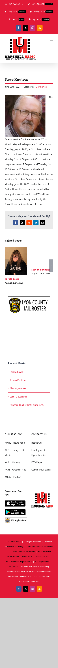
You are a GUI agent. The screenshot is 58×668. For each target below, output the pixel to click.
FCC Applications (42, 561)
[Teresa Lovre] (16, 261)
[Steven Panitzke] (42, 256)
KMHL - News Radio (15, 442)
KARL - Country (13, 462)
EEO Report (37, 462)
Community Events (41, 469)
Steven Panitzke (37, 256)
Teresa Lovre (11, 260)
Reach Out (36, 442)
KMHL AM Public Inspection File (39, 546)
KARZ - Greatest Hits (15, 469)
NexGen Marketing (15, 546)
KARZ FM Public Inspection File (19, 561)
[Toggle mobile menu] (51, 41)
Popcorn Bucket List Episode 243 (27, 404)
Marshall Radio (14, 541)
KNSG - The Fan (13, 476)
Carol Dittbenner (18, 396)
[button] (7, 265)
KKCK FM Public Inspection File (22, 551)
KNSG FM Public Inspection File (35, 556)
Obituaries (41, 86)
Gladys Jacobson (18, 388)
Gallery (20, 260)
